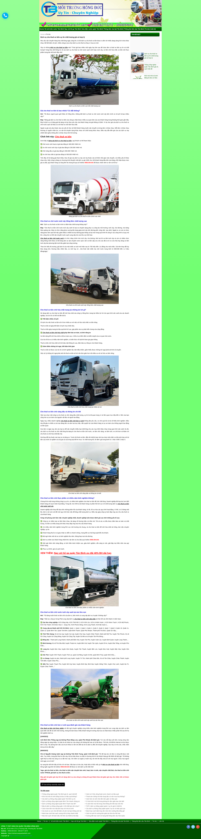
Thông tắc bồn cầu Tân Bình (134, 29)
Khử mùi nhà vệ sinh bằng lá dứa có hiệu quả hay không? (151, 63)
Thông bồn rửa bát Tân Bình (113, 29)
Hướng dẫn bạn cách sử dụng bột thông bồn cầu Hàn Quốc (105, 816)
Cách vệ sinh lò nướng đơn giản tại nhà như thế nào (103, 813)
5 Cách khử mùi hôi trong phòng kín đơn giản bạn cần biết (105, 801)
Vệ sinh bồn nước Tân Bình (54, 29)
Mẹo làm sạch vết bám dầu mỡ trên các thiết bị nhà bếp (60, 816)
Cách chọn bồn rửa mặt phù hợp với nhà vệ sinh (58, 808)
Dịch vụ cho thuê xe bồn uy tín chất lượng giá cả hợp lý (151, 41)
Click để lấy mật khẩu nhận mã (53, 784)
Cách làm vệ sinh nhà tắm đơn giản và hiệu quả (101, 799)
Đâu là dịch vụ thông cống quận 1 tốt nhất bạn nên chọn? (60, 806)
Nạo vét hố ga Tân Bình (73, 29)
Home (42, 29)
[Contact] (5, 16)
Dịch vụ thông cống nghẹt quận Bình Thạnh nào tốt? (59, 804)
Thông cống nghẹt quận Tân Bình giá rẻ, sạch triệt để (59, 794)
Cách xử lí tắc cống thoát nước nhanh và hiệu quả (102, 794)
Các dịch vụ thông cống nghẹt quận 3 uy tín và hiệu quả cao (105, 808)
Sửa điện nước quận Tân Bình (92, 29)
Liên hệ (153, 29)
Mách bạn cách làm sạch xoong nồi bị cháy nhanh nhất (60, 813)
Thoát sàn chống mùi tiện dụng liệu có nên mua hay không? (105, 796)
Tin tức (147, 29)
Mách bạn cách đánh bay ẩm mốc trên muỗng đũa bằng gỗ (105, 811)
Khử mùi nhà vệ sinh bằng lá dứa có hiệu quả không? (59, 796)
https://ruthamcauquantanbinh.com (21, 835)
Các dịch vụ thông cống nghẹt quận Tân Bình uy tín (58, 799)
